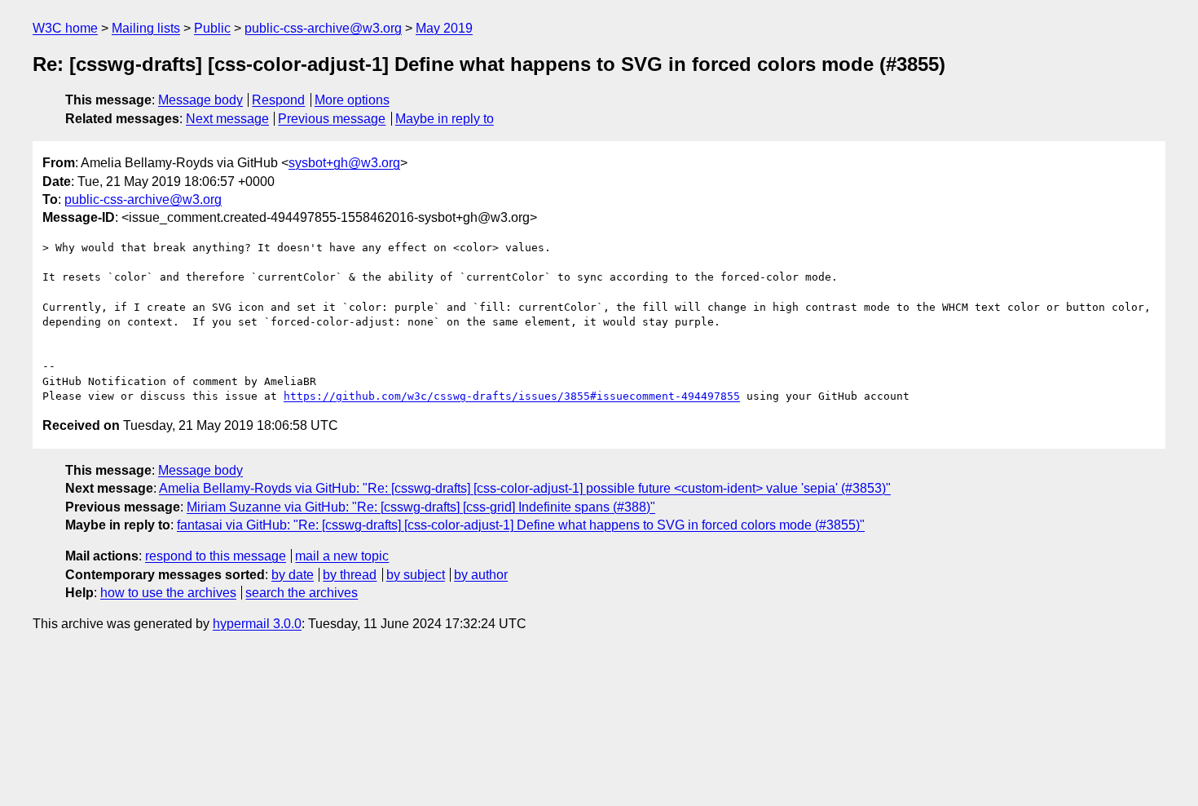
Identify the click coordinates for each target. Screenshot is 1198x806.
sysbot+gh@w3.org (344, 163)
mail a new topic (342, 556)
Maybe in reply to (444, 119)
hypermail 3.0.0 (257, 624)
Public (212, 28)
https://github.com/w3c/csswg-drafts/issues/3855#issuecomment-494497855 (512, 396)
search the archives (301, 593)
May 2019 (444, 28)
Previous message (331, 119)
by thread (350, 575)
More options (352, 100)
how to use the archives (168, 593)
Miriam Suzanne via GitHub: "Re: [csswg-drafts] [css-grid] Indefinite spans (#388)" (421, 507)
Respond (278, 100)
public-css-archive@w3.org (323, 28)
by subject (415, 575)
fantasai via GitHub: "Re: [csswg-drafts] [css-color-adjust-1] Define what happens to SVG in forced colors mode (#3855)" (521, 525)
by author (481, 575)
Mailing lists (146, 28)
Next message (227, 119)
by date (292, 575)
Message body (200, 100)
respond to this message (215, 556)
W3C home (65, 28)
